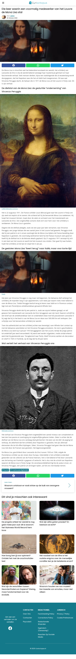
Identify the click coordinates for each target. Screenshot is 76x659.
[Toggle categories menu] (3, 3)
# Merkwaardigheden (19, 470)
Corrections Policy (45, 618)
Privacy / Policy (63, 614)
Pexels (3, 294)
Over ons (27, 614)
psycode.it (27, 621)
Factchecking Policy (46, 614)
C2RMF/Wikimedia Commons (10, 209)
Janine (12, 16)
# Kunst (5, 470)
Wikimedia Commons (7, 431)
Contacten (27, 618)
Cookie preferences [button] (65, 618)
